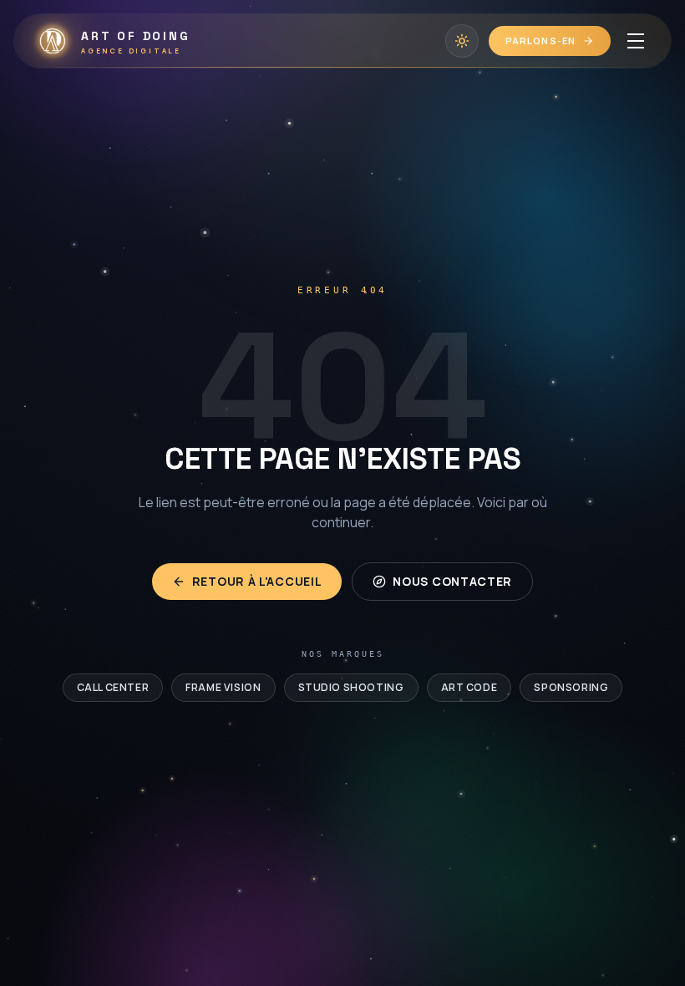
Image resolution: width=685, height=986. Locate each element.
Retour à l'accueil (257, 581)
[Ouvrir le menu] (636, 41)
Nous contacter (452, 581)
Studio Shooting (351, 687)
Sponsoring (571, 687)
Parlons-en (540, 40)
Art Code (469, 687)
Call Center (113, 687)
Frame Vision (223, 687)
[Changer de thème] (462, 41)
